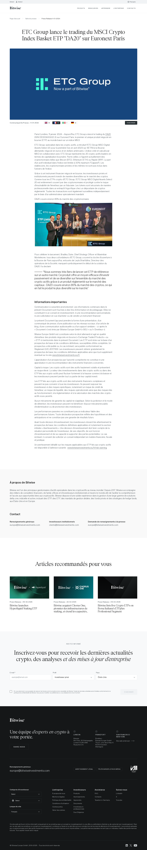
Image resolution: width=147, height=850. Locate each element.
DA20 (108, 134)
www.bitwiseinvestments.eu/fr (66, 355)
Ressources (93, 8)
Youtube (119, 800)
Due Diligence (79, 812)
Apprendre (105, 8)
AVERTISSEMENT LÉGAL (84, 769)
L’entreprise (118, 8)
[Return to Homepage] (18, 8)
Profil (54, 673)
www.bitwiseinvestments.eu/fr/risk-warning (87, 448)
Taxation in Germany (102, 800)
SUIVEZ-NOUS (19, 747)
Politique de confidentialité (61, 800)
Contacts (131, 8)
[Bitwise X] (131, 845)
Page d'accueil (15, 19)
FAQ (96, 793)
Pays (97, 673)
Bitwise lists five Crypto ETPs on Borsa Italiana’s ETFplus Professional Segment (116, 608)
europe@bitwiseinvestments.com (25, 525)
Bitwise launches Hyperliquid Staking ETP (23, 607)
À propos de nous (58, 793)
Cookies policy (57, 807)
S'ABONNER (131, 123)
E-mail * (12, 673)
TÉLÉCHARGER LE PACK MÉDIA (109, 769)
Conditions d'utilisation (60, 803)
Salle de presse (30, 19)
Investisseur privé (62, 677)
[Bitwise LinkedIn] (127, 845)
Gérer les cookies (58, 810)
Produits (81, 8)
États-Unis (102, 677)
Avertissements (79, 797)
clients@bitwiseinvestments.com (64, 525)
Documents (78, 803)
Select (12, 2)
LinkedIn (119, 793)
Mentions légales (58, 797)
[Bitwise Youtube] (135, 845)
